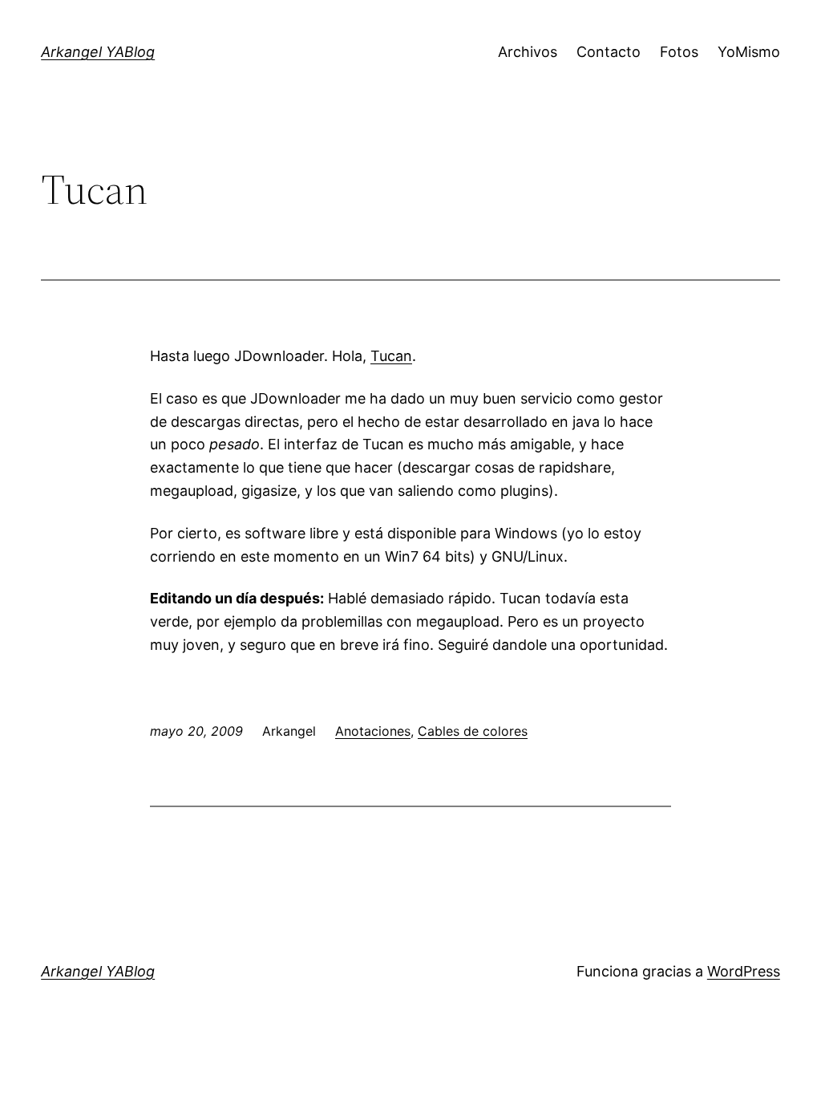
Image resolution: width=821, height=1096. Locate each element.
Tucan (391, 355)
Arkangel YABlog (98, 51)
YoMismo (749, 51)
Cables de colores (473, 731)
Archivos (527, 51)
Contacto (608, 51)
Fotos (679, 51)
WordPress (743, 971)
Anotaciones (372, 731)
